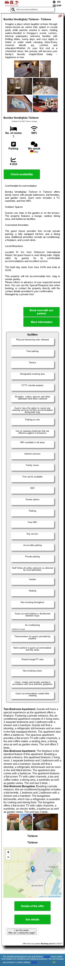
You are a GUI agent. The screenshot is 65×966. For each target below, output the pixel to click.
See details (32, 919)
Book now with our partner (41, 312)
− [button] (8, 857)
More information (41, 322)
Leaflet (41, 896)
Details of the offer (32, 906)
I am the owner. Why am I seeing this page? (21, 931)
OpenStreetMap (54, 896)
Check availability (22, 174)
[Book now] (60, 16)
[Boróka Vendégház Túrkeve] (27, 69)
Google (47, 956)
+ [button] (8, 852)
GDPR (34, 962)
